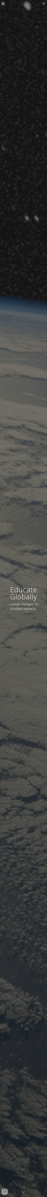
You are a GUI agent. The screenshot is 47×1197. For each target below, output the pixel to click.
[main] (23, 598)
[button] (3, 3)
